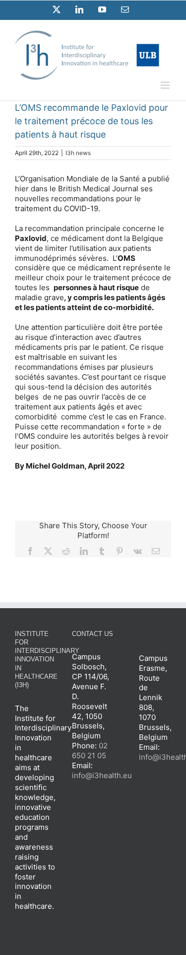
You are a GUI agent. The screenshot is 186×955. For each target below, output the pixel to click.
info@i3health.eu (102, 775)
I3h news (78, 153)
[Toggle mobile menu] (166, 85)
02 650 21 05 (90, 750)
